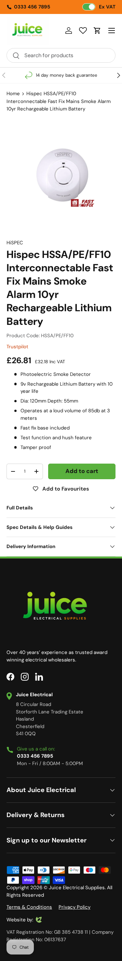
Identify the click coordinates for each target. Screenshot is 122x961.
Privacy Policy (74, 907)
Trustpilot (17, 346)
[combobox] (61, 55)
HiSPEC (15, 242)
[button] (97, 30)
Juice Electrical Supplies (77, 887)
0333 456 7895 (32, 7)
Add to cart (81, 471)
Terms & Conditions (29, 907)
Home (13, 93)
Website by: (20, 920)
